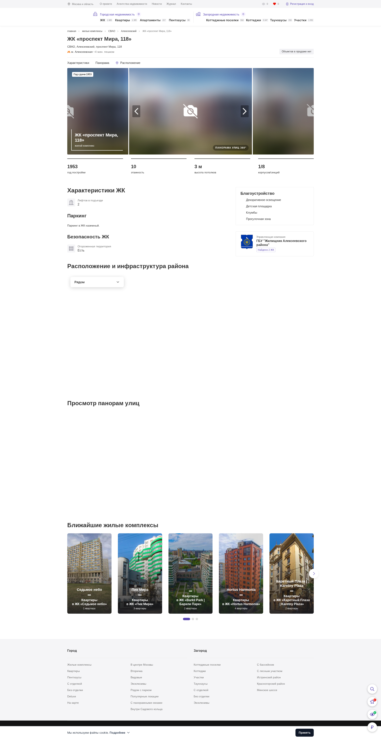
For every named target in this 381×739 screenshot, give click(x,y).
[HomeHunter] (77, 17)
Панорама (102, 62)
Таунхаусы (281, 20)
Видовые (136, 677)
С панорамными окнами (146, 702)
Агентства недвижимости (132, 3)
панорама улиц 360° (230, 147)
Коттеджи (256, 20)
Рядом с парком (141, 690)
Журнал (171, 3)
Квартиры (126, 20)
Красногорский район (271, 683)
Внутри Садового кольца (147, 709)
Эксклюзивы (138, 683)
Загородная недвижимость (221, 14)
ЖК (106, 20)
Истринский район (269, 677)
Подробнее (117, 732)
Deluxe (71, 696)
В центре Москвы (142, 664)
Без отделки (75, 690)
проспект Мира (106, 46)
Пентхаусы (179, 20)
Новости (157, 3)
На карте (73, 702)
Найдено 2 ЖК (266, 250)
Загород (200, 650)
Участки (303, 20)
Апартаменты (152, 20)
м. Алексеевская (82, 51)
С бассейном (265, 664)
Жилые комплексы (79, 664)
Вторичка (136, 671)
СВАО (71, 46)
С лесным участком (269, 671)
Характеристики (78, 62)
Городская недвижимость (117, 14)
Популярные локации (145, 696)
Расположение (130, 62)
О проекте (106, 3)
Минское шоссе (267, 690)
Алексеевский (85, 46)
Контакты (186, 3)
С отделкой (74, 683)
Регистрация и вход (302, 3)
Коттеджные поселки (224, 20)
